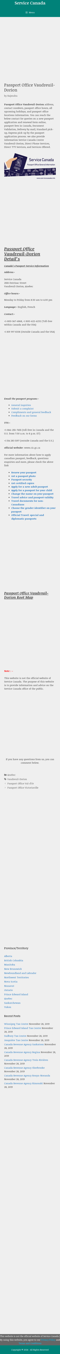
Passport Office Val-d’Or (20, 783)
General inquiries (21, 405)
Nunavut (9, 985)
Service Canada (30, 3)
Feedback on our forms (24, 415)
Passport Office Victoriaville (22, 787)
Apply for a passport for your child (31, 490)
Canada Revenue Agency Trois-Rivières (26, 1060)
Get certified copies (22, 483)
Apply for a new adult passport (29, 486)
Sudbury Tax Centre (15, 1035)
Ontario (8, 990)
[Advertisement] (30, 48)
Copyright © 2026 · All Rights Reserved (30, 1349)
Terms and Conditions (30, 1343)
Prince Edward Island (16, 994)
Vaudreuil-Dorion (17, 779)
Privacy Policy (48, 1339)
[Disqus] (30, 837)
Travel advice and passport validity (32, 497)
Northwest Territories (16, 977)
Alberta (8, 956)
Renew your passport (23, 472)
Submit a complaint (22, 408)
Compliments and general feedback (31, 412)
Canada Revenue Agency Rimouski (23, 1083)
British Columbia (13, 960)
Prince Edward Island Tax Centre (22, 1028)
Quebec (11, 774)
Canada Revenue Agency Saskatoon (24, 1044)
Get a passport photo (23, 476)
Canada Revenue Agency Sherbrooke (24, 1067)
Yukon (7, 1007)
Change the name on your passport (32, 493)
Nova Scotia (10, 981)
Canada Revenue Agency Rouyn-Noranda (27, 1075)
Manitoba (9, 964)
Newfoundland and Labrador (20, 973)
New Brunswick (13, 968)
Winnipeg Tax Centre (16, 1023)
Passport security (21, 479)
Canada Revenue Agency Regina (22, 1052)
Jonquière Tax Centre (16, 1040)
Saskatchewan (12, 1002)
